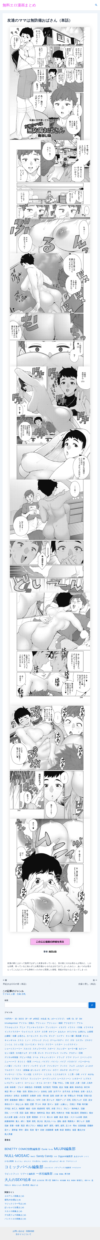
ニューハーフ (10, 1061)
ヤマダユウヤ (76, 1168)
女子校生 (75, 1091)
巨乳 (24, 994)
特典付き (60, 1113)
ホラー (56, 1070)
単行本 (87, 1087)
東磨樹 (73, 1180)
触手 (46, 1125)
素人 (18, 1121)
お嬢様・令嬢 (10, 1036)
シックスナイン (70, 1044)
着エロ (50, 1117)
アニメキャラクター (35, 1027)
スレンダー (61, 1049)
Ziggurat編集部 (65, 1156)
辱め (75, 1125)
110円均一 (9, 1019)
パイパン (55, 1061)
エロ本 (45, 1031)
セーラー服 (72, 1049)
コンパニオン (30, 1044)
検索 (6, 1000)
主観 (67, 1083)
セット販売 (9, 1053)
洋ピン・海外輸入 (71, 1108)
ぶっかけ (89, 1066)
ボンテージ (74, 1070)
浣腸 (83, 1108)
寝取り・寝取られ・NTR (29, 1100)
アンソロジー (51, 1027)
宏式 (34, 1180)
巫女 (90, 1100)
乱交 (72, 1083)
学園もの (72, 1096)
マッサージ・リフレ (13, 1074)
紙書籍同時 (9, 1121)
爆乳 (53, 1113)
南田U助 (53, 951)
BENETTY (11, 1149)
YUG (55, 1156)
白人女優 (8, 1117)
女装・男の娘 (43, 1096)
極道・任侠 (31, 1108)
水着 (53, 1108)
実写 (6, 1100)
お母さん (21, 1036)
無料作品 (41, 1113)
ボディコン (46, 1070)
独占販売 (75, 1113)
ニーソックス (86, 1057)
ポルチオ (64, 1070)
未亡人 (15, 1108)
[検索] (92, 1005)
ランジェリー (35, 1078)
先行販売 (47, 1087)
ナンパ (76, 1057)
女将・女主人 (86, 1091)
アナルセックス (11, 1027)
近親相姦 (82, 1125)
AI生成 (43, 1019)
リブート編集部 (27, 1173)
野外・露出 (24, 1130)
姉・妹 (63, 1096)
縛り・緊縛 (26, 1121)
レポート (19, 1083)
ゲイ (67, 1040)
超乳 (62, 1125)
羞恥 (59, 1121)
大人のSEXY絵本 (18, 1180)
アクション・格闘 (55, 1023)
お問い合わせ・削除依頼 (23, 1231)
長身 (32, 1130)
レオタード (77, 1078)
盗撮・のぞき (19, 1117)
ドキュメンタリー (47, 1057)
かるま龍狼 (9, 1161)
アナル (80, 1023)
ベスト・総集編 (22, 1070)
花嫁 (6, 1125)
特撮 (68, 1113)
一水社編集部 (44, 1173)
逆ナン (7, 1130)
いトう (86, 1156)
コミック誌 (18, 1044)
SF (77, 1019)
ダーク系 (32, 1053)
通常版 (15, 1130)
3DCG (21, 1019)
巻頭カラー (9, 1104)
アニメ (22, 1027)
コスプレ (79, 1040)
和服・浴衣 (22, 1091)
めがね (91, 1074)
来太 (68, 1180)
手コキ (38, 1104)
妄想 (52, 1096)
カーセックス (32, 1036)
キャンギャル (10, 1040)
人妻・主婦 (16, 994)
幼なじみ (19, 1104)
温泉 (27, 1113)
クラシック (37, 1040)
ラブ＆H (6, 994)
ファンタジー (53, 1066)
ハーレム (36, 1061)
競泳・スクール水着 (73, 1117)
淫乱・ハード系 (11, 1113)
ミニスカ (47, 1074)
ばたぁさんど (54, 1161)
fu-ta (51, 1149)
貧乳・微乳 (54, 1125)
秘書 (56, 1117)
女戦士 (17, 1096)
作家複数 (38, 1087)
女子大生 (66, 1091)
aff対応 (36, 1019)
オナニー (53, 1031)
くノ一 (28, 1040)
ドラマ (69, 1057)
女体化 (44, 1091)
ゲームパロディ (57, 1040)
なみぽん (45, 1161)
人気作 (89, 1083)
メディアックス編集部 (62, 1167)
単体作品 (79, 1087)
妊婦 (57, 1096)
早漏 (79, 1104)
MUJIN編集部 (65, 1149)
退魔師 (90, 1125)
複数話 (40, 1125)
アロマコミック (71, 1161)
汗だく (60, 1108)
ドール (35, 1057)
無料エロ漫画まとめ (19, 5)
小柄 (43, 1100)
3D (16, 1019)
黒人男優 (8, 1134)
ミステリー (37, 1074)
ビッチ (43, 1066)
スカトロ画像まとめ (13, 1211)
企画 (6, 1087)
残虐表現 (41, 1108)
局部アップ (61, 1100)
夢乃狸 (67, 1174)
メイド (84, 1074)
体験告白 (29, 1087)
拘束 (44, 1104)
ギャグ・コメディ (56, 1036)
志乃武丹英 (40, 1180)
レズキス (87, 1078)
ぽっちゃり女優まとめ (14, 1207)
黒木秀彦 (26, 1185)
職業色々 (72, 1121)
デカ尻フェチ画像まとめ (15, 1215)
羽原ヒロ (8, 1185)
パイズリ (45, 1061)
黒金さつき (34, 1185)
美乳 (34, 1121)
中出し (61, 1083)
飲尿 (62, 1130)
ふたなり (80, 1066)
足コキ (69, 1125)
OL (73, 1019)
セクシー (83, 1049)
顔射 (42, 1130)
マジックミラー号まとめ (15, 1204)
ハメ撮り (8, 1066)
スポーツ (51, 1049)
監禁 (29, 1117)
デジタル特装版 (11, 1057)
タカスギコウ (48, 1168)
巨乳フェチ (77, 1100)
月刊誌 (7, 1108)
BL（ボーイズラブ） (56, 1019)
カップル (44, 1036)
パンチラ (34, 1066)
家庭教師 (14, 1100)
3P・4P (28, 1019)
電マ (37, 1130)
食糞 (57, 1130)
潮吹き (33, 1113)
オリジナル (72, 1031)
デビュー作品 (25, 1057)
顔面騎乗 (49, 1130)
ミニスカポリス (59, 1074)
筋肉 (85, 1117)
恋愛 (32, 1104)
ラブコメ (24, 1078)
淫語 (21, 1113)
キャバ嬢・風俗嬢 (73, 1036)
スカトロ (27, 1049)
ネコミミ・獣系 (24, 1061)
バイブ (63, 1061)
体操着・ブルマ (16, 1087)
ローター (47, 1083)
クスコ (20, 1040)
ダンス (41, 1053)
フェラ (72, 1066)
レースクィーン (64, 1078)
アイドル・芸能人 (27, 1023)
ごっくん (8, 1044)
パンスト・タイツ (21, 1066)
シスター (59, 1044)
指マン (50, 1104)
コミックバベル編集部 (24, 1167)
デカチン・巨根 (76, 1053)
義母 (64, 1121)
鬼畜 (74, 1130)
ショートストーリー (13, 1049)
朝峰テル (55, 1180)
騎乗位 (68, 1130)
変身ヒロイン (34, 1091)
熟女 (48, 1113)
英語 (23, 1125)
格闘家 (22, 1108)
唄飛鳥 (61, 1174)
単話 (6, 1091)
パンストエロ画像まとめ (15, 1219)
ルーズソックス (49, 1078)
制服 (66, 1087)
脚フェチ (81, 1121)
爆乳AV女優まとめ (13, 1200)
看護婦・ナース (39, 1117)
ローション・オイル (33, 1083)
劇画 (72, 1087)
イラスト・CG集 (75, 1027)
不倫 (55, 1083)
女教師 (33, 1096)
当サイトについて (23, 1234)
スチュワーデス (39, 1049)
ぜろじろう (27, 1161)
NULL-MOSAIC (17, 1155)
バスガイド (72, 1061)
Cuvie (44, 1149)
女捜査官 (25, 1096)
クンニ (46, 1040)
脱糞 (88, 1121)
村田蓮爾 (63, 1180)
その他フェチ (21, 1053)
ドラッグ (60, 1057)
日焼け (73, 1104)
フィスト (64, 1066)
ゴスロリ (88, 1040)
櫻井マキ (87, 1180)
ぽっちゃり (35, 1070)
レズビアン (9, 1083)
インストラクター (12, 1031)
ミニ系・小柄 (73, 1074)
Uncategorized (11, 1023)
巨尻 (85, 1100)
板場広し (80, 1180)
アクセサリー (70, 1023)
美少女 (40, 1121)
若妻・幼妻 (15, 1125)
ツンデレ (64, 1053)
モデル (7, 1078)
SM (80, 1019)
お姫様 (90, 1031)
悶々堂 (48, 1180)
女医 (50, 1091)
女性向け (8, 1096)
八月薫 (56, 1174)
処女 (61, 1087)
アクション (41, 1023)
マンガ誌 (27, 1074)
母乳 (48, 1108)
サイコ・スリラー (45, 1044)
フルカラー (9, 1070)
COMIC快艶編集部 (29, 1149)
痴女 (91, 1113)
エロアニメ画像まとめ (14, 1196)
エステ (37, 1031)
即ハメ (13, 1091)
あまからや (78, 1156)
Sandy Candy (44, 1156)
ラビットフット (12, 1174)
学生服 (80, 1096)
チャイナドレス (52, 1053)
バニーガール (84, 1061)
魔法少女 (81, 1130)
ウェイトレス (27, 1031)
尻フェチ (51, 1100)
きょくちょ (19, 1161)
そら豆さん (36, 1161)
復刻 (27, 1104)
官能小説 (88, 1096)
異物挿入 (84, 1113)
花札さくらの (16, 1185)
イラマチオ (88, 1027)
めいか (62, 1161)
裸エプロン (31, 1125)
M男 (68, 1019)
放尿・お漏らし (61, 1104)
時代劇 (85, 1104)
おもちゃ (62, 1031)
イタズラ (62, 1027)
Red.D (33, 1156)
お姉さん (82, 1031)
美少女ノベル (50, 1121)
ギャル (86, 1036)
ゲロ (72, 1040)
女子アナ (57, 1091)
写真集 (55, 1087)
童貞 (61, 1117)
